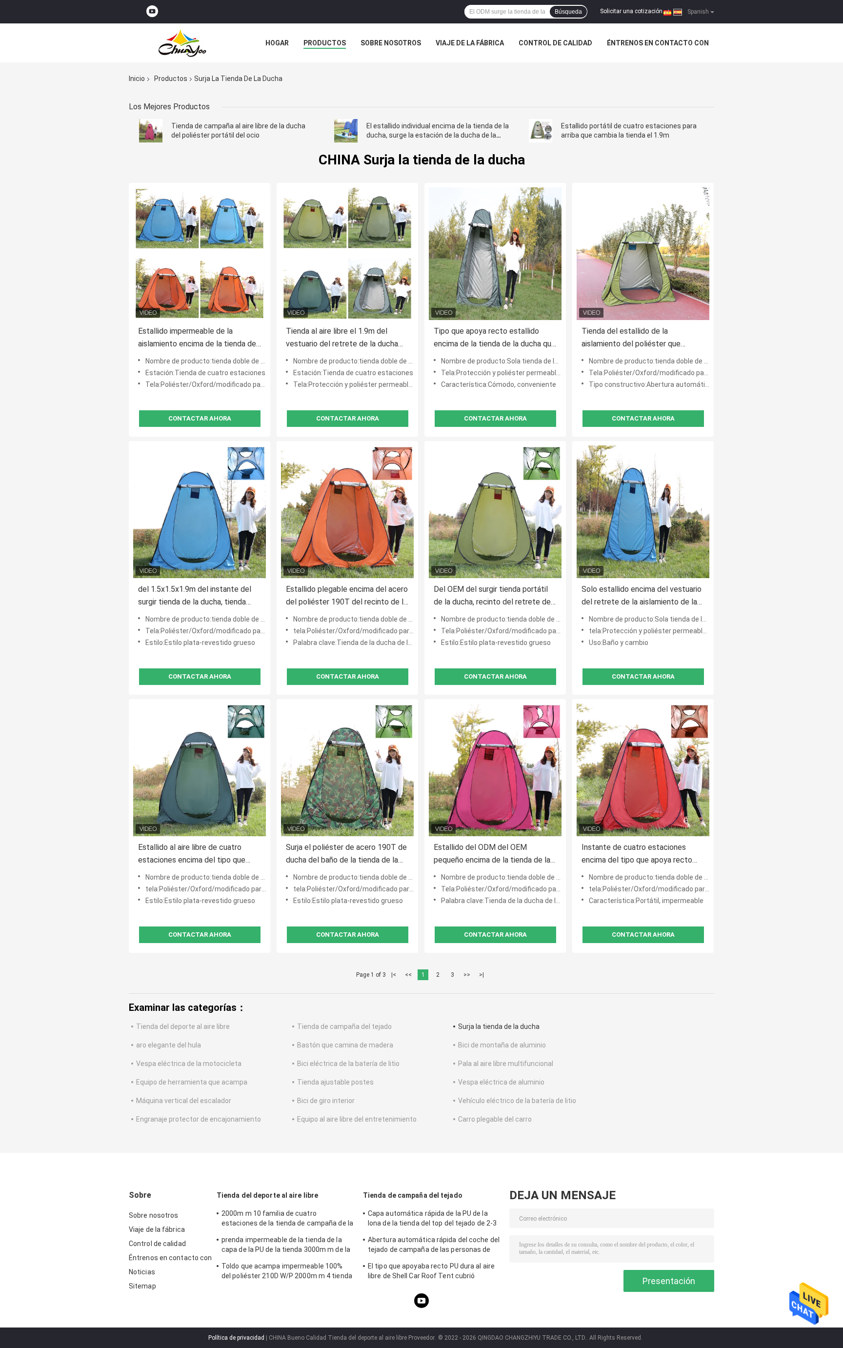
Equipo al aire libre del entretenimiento (357, 1119)
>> (466, 974)
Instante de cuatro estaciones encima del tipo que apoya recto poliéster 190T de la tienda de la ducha (637, 854)
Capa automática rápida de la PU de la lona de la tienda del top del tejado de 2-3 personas (432, 1219)
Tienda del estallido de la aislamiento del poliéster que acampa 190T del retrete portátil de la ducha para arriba (639, 338)
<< (408, 974)
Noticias (142, 1272)
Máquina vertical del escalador (183, 1101)
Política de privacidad (236, 1337)
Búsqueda (568, 11)
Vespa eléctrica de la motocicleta (188, 1063)
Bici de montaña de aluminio (502, 1045)
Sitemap (142, 1286)
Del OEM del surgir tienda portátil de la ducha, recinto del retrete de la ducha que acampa (492, 596)
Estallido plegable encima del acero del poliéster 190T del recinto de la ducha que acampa (347, 596)
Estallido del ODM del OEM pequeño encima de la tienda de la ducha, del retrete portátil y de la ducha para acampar (492, 854)
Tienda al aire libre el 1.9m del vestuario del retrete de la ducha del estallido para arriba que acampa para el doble (347, 338)
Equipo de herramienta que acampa (191, 1082)
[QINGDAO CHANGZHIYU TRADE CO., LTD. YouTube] (152, 11)
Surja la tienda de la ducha (499, 1026)
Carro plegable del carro (495, 1119)
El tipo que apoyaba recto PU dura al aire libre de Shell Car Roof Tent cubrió (431, 1271)
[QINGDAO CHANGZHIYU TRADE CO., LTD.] (182, 43)
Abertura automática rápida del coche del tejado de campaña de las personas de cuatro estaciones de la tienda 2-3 (434, 1246)
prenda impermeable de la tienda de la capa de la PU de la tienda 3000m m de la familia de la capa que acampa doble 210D (285, 1246)
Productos (324, 43)
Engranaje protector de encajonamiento (198, 1119)
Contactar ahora (199, 418)
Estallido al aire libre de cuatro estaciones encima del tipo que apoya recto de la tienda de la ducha (191, 854)
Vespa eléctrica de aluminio (501, 1082)
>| (481, 974)
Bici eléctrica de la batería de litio (348, 1063)
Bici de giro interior (326, 1101)
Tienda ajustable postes (335, 1082)
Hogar (277, 43)
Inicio (137, 78)
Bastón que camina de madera (345, 1045)
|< (393, 974)
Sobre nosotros (391, 43)
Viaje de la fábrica (470, 43)
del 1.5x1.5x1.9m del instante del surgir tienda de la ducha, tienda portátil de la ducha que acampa (194, 596)
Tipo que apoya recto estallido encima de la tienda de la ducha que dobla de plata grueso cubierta (495, 338)
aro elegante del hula (168, 1045)
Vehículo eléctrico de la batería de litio (517, 1101)
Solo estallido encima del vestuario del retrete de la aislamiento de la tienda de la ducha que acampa (642, 596)
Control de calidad (555, 43)
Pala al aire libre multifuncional (505, 1063)
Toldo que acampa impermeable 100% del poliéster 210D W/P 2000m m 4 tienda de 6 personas (286, 1272)
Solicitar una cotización (631, 11)
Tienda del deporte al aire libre (183, 1026)
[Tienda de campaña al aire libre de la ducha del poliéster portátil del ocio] (151, 130)
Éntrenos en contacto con (658, 43)
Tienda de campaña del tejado (344, 1026)
